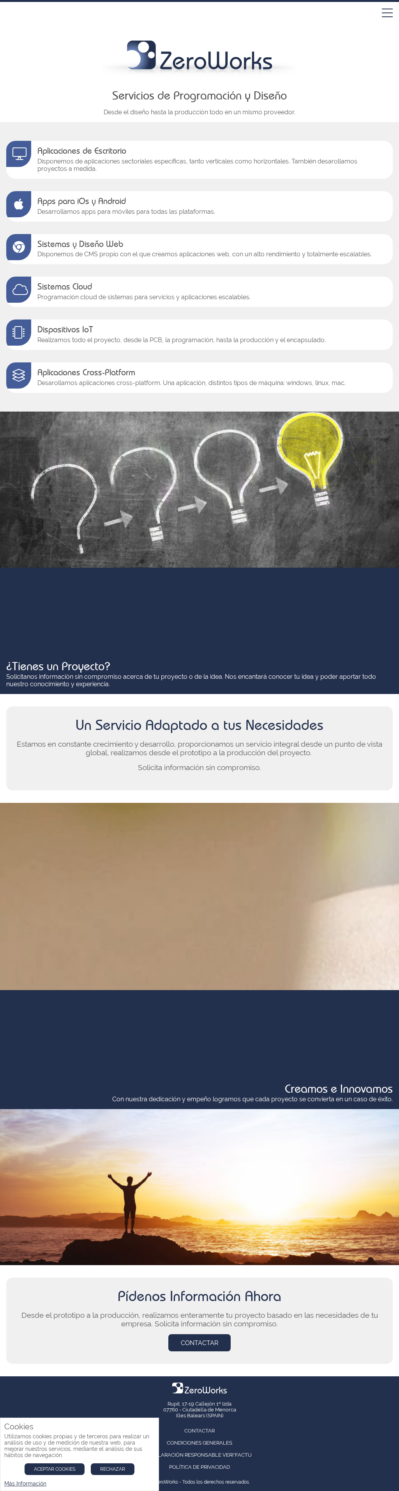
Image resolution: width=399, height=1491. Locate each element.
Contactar (199, 1343)
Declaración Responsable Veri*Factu (200, 1455)
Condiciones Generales (199, 1443)
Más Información (25, 1483)
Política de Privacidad (199, 1467)
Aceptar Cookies (54, 1469)
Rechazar (112, 1469)
